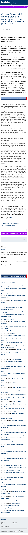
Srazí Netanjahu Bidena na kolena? (13, 505)
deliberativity (14, 377)
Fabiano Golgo (9, 318)
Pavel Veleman (9, 378)
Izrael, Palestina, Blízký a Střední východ (11, 223)
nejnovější (19, 261)
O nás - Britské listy (4, 521)
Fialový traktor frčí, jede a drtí (17, 420)
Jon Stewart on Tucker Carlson (12, 494)
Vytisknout (5, 229)
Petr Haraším (8, 420)
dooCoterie (13, 411)
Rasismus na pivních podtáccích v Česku (14, 465)
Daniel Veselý (8, 496)
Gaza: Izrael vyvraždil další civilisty (13, 470)
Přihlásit (3, 249)
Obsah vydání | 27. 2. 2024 (8, 283)
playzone (13, 333)
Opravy (2, 523)
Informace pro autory (15, 523)
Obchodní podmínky (5, 526)
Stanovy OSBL (14, 521)
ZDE (11, 218)
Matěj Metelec (8, 503)
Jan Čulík (8, 304)
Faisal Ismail (8, 370)
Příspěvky (13, 525)
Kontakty (3, 522)
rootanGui (13, 475)
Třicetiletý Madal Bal (17, 324)
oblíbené (24, 261)
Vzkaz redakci (14, 522)
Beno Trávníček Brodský (11, 349)
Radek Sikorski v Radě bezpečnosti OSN (14, 364)
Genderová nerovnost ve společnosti (9, 225)
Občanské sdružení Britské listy (14, 530)
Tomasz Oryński (9, 387)
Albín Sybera (8, 345)
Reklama (3, 525)
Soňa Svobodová (9, 324)
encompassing (14, 382)
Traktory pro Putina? (16, 503)
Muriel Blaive (8, 413)
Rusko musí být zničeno (16, 359)
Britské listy (11, 3)
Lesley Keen (8, 298)
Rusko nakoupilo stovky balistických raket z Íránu (15, 436)
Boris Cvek (8, 300)
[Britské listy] (14, 98)
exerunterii (13, 298)
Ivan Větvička (8, 359)
